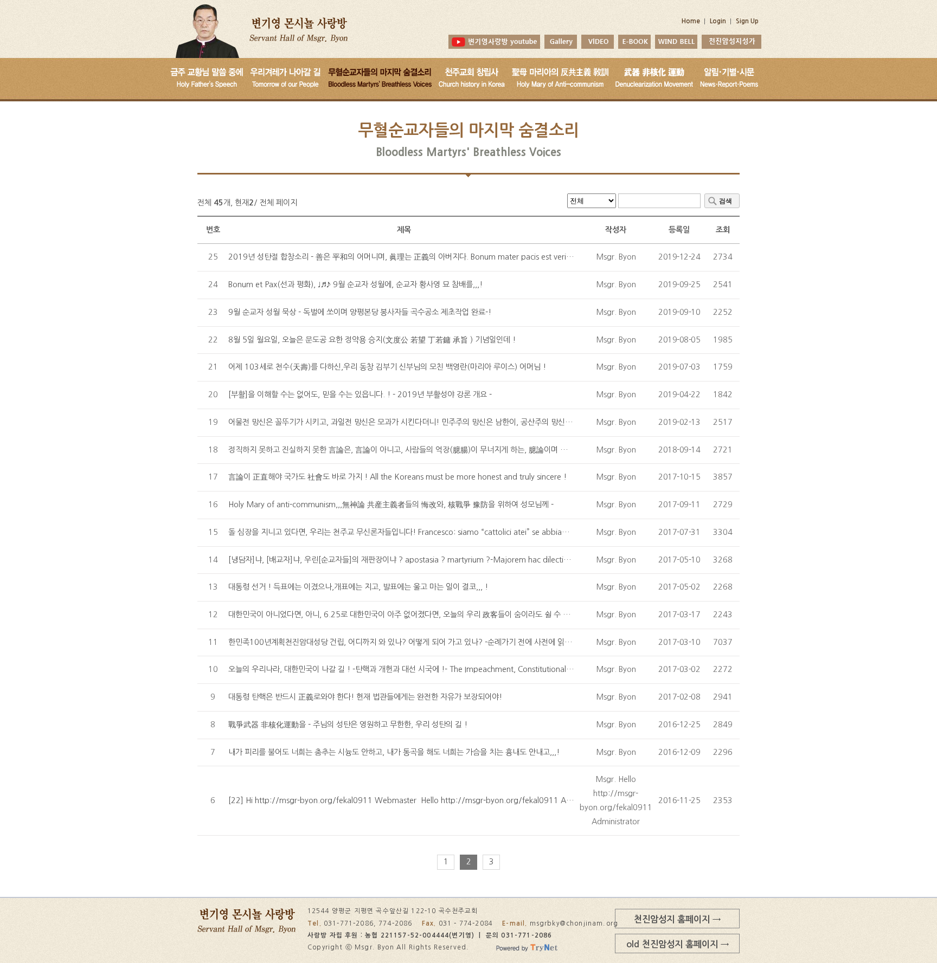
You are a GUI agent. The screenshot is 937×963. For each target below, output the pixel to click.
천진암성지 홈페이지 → (677, 919)
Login (718, 21)
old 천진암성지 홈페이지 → (677, 944)
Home (691, 21)
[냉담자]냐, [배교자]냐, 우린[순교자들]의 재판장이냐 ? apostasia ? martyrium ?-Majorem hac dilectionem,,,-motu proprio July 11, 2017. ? (464, 560)
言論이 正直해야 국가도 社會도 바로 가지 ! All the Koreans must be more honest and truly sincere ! (397, 477)
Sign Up (747, 21)
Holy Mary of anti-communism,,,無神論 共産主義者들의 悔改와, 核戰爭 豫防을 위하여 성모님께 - (391, 504)
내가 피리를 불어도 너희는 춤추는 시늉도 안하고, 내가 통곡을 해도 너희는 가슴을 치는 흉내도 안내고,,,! (394, 752)
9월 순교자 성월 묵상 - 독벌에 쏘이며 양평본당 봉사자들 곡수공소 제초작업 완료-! (359, 312)
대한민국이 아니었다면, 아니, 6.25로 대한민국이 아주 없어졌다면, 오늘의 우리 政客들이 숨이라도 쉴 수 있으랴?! (410, 614)
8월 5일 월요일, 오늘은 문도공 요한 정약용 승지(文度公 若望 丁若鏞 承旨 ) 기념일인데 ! (372, 340)
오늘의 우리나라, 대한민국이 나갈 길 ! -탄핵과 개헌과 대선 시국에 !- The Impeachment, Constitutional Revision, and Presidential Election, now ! (470, 669)
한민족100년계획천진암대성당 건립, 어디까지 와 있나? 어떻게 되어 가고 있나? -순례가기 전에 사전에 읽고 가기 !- (412, 642)
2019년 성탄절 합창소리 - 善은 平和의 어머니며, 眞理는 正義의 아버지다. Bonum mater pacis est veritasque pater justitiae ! (437, 257)
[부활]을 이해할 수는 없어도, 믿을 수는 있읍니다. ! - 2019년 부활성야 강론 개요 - (360, 394)
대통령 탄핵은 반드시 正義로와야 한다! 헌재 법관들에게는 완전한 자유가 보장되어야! (365, 697)
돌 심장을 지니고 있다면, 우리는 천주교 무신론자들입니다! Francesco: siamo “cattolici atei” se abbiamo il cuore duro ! (427, 532)
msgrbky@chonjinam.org (574, 923)
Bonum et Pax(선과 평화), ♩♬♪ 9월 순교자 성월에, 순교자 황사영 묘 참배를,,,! (355, 284)
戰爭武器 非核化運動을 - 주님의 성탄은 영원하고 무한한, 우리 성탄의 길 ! (347, 724)
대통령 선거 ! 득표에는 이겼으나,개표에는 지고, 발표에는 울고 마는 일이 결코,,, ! (358, 587)
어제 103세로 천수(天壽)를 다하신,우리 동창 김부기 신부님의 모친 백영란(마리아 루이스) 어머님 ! (387, 367)
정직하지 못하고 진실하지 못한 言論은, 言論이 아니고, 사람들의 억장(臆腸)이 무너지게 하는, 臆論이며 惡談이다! (410, 450)
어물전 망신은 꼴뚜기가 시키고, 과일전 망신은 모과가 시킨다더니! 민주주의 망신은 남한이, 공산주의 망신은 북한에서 (415, 422)
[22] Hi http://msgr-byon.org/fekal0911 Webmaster (406, 800)
